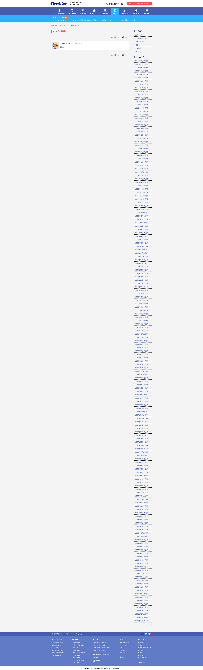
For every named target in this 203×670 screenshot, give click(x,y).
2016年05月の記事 (141, 476)
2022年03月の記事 (141, 239)
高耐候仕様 (136, 13)
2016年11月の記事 (141, 455)
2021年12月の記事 (141, 250)
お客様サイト (142, 662)
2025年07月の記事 (141, 105)
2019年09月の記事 (141, 341)
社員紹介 (142, 655)
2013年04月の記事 (141, 600)
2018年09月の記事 (141, 381)
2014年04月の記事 (141, 560)
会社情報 (147, 13)
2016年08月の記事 (141, 465)
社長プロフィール (145, 652)
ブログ (115, 13)
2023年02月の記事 (141, 202)
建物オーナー (94, 13)
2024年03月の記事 (141, 158)
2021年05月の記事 (141, 273)
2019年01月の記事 (141, 368)
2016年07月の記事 (141, 469)
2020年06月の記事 (141, 310)
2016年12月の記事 (141, 452)
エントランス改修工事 (79, 652)
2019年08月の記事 (141, 344)
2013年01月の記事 (141, 610)
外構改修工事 (76, 655)
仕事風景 (138, 48)
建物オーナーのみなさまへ (101, 654)
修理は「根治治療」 (57, 650)
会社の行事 (143, 658)
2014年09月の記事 (141, 543)
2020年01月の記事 (141, 327)
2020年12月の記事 (141, 290)
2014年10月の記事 (141, 540)
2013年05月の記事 (141, 597)
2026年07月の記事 (141, 64)
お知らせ (138, 52)
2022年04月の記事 (141, 236)
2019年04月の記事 (141, 358)
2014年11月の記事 (141, 536)
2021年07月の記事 (141, 266)
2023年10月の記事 (141, 175)
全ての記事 (139, 35)
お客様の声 (124, 13)
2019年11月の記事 (141, 334)
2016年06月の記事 (141, 472)
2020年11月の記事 (141, 293)
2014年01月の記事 (141, 570)
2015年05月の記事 (141, 516)
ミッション (143, 650)
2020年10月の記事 (141, 297)
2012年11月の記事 (141, 617)
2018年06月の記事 (141, 391)
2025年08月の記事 (141, 101)
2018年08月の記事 (141, 384)
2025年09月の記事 (141, 98)
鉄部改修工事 (76, 650)
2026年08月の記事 (141, 61)
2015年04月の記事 (141, 519)
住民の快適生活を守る (58, 642)
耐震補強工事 (76, 658)
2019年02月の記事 (141, 364)
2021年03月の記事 (141, 280)
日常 (136, 45)
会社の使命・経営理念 (146, 647)
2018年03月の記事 (141, 401)
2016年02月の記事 (141, 486)
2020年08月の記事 (141, 304)
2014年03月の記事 (141, 563)
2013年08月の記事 (141, 587)
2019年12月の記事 (141, 331)
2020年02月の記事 (141, 324)
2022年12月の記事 (141, 209)
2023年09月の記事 (141, 179)
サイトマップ (68, 634)
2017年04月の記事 (141, 438)
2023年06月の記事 (141, 189)
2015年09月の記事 (141, 503)
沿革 (141, 645)
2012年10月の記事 (141, 621)
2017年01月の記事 (141, 449)
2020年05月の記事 (141, 314)
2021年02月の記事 (141, 283)
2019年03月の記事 (141, 361)
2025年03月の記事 (141, 118)
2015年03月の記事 (141, 523)
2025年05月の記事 (141, 111)
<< (112, 37)
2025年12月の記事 (141, 88)
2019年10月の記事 (141, 337)
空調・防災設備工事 (99, 650)
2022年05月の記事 (141, 233)
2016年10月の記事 (141, 459)
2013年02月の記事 (141, 607)
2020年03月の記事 (141, 320)
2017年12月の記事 (141, 411)
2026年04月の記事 (141, 74)
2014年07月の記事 (141, 550)
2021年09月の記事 (141, 260)
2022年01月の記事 (141, 246)
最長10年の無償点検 (58, 652)
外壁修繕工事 (76, 642)
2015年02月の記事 (141, 526)
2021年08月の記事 (141, 263)
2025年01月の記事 (141, 125)
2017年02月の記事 (141, 445)
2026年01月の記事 (141, 84)
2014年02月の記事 (141, 567)
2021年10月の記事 (141, 256)
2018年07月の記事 (141, 388)
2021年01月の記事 (141, 287)
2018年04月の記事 (141, 398)
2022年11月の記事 (141, 212)
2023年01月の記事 (141, 206)
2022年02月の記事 (141, 243)
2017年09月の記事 (141, 422)
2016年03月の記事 (141, 482)
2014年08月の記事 (141, 546)
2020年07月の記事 (141, 307)
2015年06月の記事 (141, 513)
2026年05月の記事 (141, 71)
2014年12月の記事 (141, 533)
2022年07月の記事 (141, 226)
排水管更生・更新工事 (100, 645)
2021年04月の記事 (141, 277)
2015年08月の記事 (141, 506)
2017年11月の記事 (141, 415)
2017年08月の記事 (141, 425)
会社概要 (142, 642)
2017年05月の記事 (141, 435)
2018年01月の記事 (141, 408)
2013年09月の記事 (141, 584)
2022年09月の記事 (141, 219)
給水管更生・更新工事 (100, 642)
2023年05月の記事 (141, 192)
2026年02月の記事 (141, 81)
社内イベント (139, 41)
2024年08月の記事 (141, 142)
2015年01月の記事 (141, 530)
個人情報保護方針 (57, 634)
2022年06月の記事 (141, 229)
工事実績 (105, 13)
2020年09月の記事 (141, 300)
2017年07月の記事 (141, 428)
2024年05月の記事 (141, 152)
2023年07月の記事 (141, 185)
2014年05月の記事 (141, 557)
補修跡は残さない (57, 645)
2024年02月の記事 (141, 162)
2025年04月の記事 (141, 115)
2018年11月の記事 (141, 374)
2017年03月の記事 (141, 442)
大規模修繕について (142, 38)
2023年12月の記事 (141, 169)
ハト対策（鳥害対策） (79, 660)
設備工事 (83, 13)
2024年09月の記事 (141, 138)
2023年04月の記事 (141, 196)
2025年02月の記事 (141, 121)
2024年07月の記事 (141, 145)
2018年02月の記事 (141, 405)
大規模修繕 (72, 13)
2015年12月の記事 (141, 492)
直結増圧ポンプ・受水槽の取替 (103, 647)
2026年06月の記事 (141, 67)
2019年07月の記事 (141, 347)
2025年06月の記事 (141, 108)
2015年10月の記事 (141, 499)
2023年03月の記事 (141, 199)
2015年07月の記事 (141, 509)
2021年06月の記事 (141, 270)
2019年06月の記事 (141, 351)
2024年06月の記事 (141, 148)
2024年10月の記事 (141, 135)
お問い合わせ (78, 634)
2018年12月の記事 (141, 371)
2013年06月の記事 (141, 594)
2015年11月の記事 (141, 496)
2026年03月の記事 (141, 78)
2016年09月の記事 (141, 462)
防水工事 (75, 647)
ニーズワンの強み (58, 13)
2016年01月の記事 (141, 489)
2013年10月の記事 (141, 580)
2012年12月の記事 (141, 614)
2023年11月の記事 (141, 172)
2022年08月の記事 (141, 223)
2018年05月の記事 (141, 395)
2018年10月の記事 (141, 378)
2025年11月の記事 (141, 91)
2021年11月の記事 (141, 253)
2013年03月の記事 (141, 604)
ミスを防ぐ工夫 (56, 647)
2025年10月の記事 (141, 94)
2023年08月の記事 (141, 182)
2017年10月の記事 (141, 418)
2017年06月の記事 (141, 432)
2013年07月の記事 (141, 590)
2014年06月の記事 (141, 553)
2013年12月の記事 (141, 573)
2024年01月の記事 (141, 165)
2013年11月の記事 (141, 577)
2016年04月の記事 (141, 479)
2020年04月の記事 (141, 317)
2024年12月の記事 (141, 128)
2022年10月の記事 (141, 216)
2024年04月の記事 (141, 155)
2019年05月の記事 (141, 354)
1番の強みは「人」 (57, 655)
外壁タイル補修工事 (78, 645)
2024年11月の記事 (141, 132)
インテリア (76, 663)
